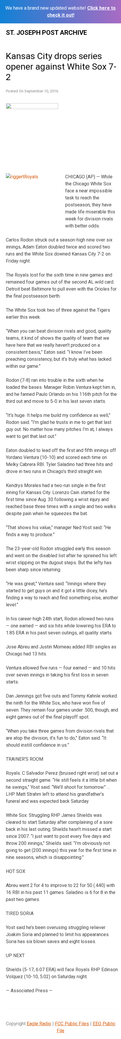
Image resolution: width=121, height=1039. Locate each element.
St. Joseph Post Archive (46, 32)
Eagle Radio (39, 1023)
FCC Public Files (72, 1023)
